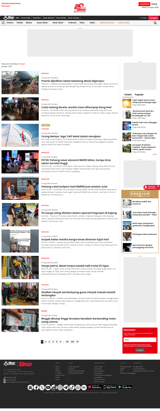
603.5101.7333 (11, 380)
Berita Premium (107, 22)
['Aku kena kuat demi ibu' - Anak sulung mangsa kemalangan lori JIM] (126, 114)
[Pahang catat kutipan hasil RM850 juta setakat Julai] (20, 188)
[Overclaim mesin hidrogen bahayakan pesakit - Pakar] (127, 214)
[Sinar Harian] (80, 8)
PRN (17, 18)
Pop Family (61, 18)
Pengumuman (125, 367)
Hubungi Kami (73, 367)
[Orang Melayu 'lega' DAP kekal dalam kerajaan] (20, 135)
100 (72, 342)
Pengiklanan (138, 367)
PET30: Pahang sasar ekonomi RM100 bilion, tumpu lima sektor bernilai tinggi (76, 162)
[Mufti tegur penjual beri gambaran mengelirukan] (127, 225)
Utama (9, 22)
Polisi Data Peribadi (75, 373)
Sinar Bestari (48, 18)
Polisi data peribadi (144, 346)
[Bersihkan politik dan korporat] (127, 203)
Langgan (153, 18)
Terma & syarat (129, 346)
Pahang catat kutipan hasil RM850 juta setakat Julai (74, 186)
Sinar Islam (58, 22)
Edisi (57, 369)
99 (67, 342)
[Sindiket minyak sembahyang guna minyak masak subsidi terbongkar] (20, 294)
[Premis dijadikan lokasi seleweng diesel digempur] (20, 82)
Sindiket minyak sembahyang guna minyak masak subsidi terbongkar (78, 294)
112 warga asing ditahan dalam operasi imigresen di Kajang (79, 213)
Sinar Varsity (73, 18)
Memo (122, 369)
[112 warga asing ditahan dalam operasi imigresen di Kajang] (20, 214)
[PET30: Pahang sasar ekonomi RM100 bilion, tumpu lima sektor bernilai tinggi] (20, 161)
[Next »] (77, 341)
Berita (29, 22)
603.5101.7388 (11, 378)
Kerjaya (71, 369)
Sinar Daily (25, 18)
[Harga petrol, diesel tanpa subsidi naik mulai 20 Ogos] (20, 267)
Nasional (45, 152)
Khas (82, 22)
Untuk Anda (123, 22)
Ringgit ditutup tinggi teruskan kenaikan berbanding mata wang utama (78, 320)
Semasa (45, 73)
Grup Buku (98, 377)
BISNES (44, 311)
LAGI (155, 154)
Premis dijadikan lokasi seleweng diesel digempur (72, 81)
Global (58, 371)
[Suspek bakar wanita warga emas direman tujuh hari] (20, 241)
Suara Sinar (42, 22)
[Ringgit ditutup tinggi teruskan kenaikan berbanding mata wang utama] (20, 320)
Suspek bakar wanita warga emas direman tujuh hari (75, 239)
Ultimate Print (99, 379)
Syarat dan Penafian (76, 371)
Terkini (19, 22)
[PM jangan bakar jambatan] (127, 236)
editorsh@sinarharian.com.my (17, 382)
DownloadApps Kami (152, 187)
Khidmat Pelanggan (125, 373)
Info (121, 371)
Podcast (72, 22)
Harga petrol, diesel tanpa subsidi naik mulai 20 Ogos (75, 266)
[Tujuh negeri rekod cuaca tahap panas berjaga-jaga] (126, 103)
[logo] (10, 364)
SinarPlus (37, 18)
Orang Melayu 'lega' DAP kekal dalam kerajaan (71, 136)
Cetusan (45, 129)
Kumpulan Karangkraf (103, 375)
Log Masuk (144, 4)
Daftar (154, 4)
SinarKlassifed (139, 369)
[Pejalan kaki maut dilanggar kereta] (126, 125)
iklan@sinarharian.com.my (143, 371)
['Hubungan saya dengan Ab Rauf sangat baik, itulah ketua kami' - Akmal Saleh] (126, 136)
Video (92, 22)
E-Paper (143, 18)
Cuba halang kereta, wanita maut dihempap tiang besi (76, 107)
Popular (139, 94)
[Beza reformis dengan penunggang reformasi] (127, 247)
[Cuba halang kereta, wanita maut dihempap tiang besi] (20, 109)
